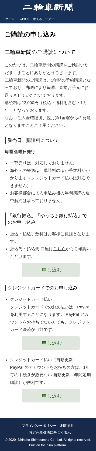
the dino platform (53, 445)
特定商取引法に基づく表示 (50, 432)
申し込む (52, 269)
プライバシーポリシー (39, 426)
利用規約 (67, 426)
